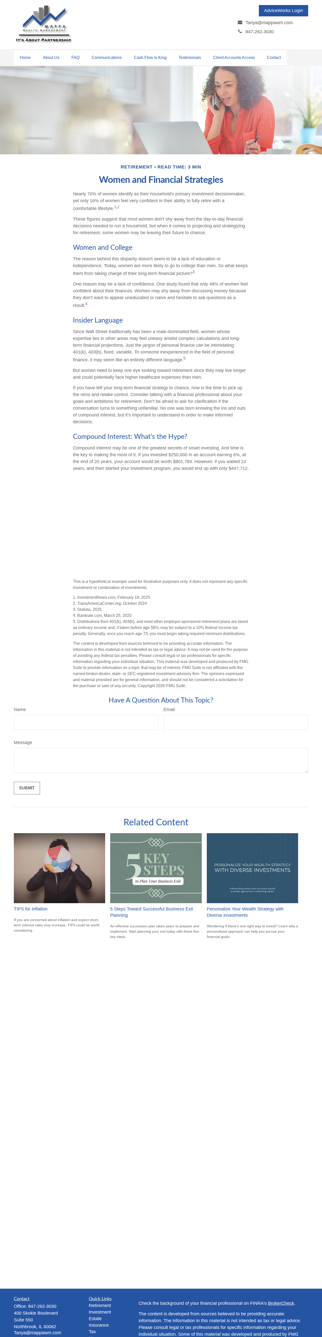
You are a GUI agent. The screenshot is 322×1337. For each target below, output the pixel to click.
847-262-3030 (42, 1306)
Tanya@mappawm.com (37, 1332)
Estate (95, 1318)
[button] (25, 57)
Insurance (99, 1325)
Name (20, 709)
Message (23, 742)
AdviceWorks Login (283, 10)
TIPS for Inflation (31, 908)
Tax (92, 1331)
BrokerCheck (281, 1303)
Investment (100, 1312)
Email (169, 709)
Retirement (100, 1305)
